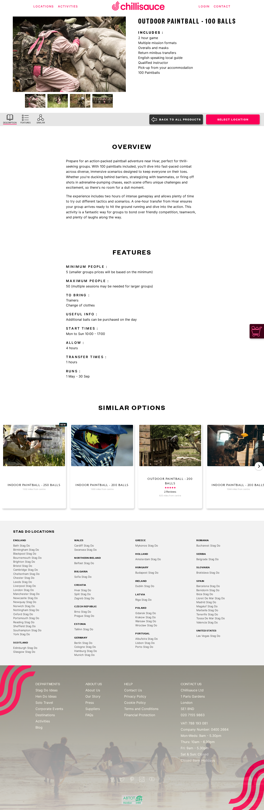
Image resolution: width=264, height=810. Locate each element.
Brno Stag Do (82, 611)
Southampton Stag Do (27, 630)
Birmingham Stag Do (26, 549)
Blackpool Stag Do (24, 553)
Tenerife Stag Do (207, 614)
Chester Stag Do (23, 577)
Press (89, 702)
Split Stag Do (82, 594)
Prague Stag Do (84, 615)
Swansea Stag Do (85, 549)
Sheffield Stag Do (24, 626)
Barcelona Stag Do (208, 586)
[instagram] (142, 779)
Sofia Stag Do (83, 576)
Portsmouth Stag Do (26, 618)
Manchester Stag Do (26, 594)
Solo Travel (44, 702)
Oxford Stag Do (23, 614)
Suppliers (92, 709)
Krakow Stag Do (145, 617)
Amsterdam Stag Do (148, 559)
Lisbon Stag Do (145, 642)
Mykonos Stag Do (146, 545)
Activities (42, 721)
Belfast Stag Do (84, 563)
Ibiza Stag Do (204, 594)
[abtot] (132, 800)
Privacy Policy (135, 696)
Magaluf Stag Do (207, 606)
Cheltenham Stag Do (26, 573)
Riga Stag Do (143, 599)
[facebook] (112, 779)
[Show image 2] (57, 101)
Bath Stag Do (21, 545)
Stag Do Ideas (46, 690)
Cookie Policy (135, 702)
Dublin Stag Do (144, 586)
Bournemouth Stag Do (27, 557)
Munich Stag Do (84, 654)
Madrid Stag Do (206, 602)
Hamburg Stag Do (85, 651)
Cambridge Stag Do (25, 569)
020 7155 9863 (193, 715)
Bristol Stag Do (22, 565)
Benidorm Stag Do (207, 590)
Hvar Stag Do (82, 590)
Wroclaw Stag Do (146, 625)
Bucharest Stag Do (208, 545)
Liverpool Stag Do (24, 585)
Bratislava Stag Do (207, 572)
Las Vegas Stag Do (208, 635)
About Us (92, 690)
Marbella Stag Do (207, 610)
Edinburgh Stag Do (25, 647)
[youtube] (152, 779)
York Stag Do (21, 634)
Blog (38, 727)
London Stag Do (23, 590)
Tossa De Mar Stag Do (210, 618)
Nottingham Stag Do (26, 610)
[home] (138, 6)
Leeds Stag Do (22, 582)
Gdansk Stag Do (145, 613)
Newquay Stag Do (24, 602)
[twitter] (122, 779)
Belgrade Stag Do (207, 559)
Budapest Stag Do (146, 572)
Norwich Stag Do (24, 606)
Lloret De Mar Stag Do (210, 598)
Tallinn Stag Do (83, 629)
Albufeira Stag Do (146, 638)
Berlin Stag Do (83, 642)
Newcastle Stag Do (25, 598)
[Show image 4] (102, 101)
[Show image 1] (35, 101)
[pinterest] (132, 779)
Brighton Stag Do (24, 561)
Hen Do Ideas (46, 696)
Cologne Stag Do (85, 646)
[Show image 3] (80, 101)
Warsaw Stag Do (145, 621)
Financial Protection (139, 715)
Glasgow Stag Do (24, 651)
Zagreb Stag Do (84, 598)
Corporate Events (49, 709)
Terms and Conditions (141, 709)
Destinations (45, 715)
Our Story (92, 696)
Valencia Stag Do (207, 622)
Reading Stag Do (23, 622)
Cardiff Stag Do (84, 545)
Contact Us (133, 690)
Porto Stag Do (144, 646)
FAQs (89, 715)
